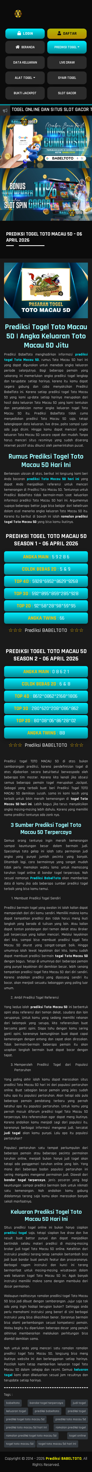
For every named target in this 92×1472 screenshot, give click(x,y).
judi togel (79, 1403)
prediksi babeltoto (47, 1411)
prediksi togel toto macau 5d (25, 1419)
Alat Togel (23, 78)
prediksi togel (77, 1411)
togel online (77, 1436)
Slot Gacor (67, 93)
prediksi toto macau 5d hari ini (26, 1427)
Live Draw (67, 62)
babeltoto (13, 1403)
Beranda (27, 47)
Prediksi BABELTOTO (64, 1458)
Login (27, 33)
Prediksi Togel (65, 47)
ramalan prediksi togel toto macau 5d (31, 1436)
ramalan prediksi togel (71, 1427)
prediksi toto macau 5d (70, 1419)
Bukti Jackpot (25, 93)
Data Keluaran (25, 62)
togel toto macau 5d (19, 1444)
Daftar (69, 33)
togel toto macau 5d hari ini (57, 1444)
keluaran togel (16, 1411)
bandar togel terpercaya (46, 1403)
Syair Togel (67, 78)
